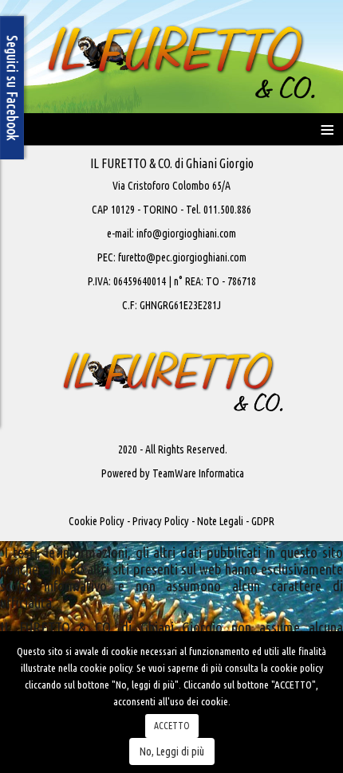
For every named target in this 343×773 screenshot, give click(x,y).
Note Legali (220, 521)
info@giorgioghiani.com (186, 233)
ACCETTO (172, 725)
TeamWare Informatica (198, 473)
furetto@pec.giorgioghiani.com (182, 257)
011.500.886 (226, 209)
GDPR (262, 521)
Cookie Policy (96, 521)
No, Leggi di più (172, 751)
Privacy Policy (160, 521)
